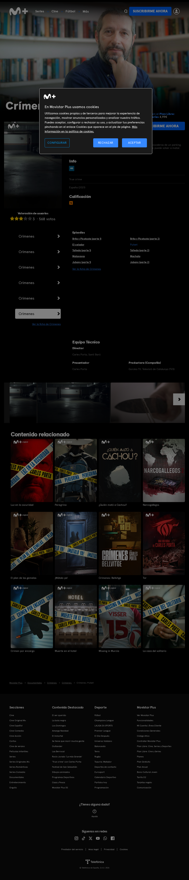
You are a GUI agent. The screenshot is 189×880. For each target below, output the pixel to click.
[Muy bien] (30, 218)
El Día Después (101, 736)
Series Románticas (18, 767)
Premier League (102, 730)
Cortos (12, 741)
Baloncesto (100, 746)
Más (86, 11)
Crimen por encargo (23, 650)
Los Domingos (59, 725)
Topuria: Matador (103, 761)
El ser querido (59, 715)
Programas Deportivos (63, 777)
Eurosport (99, 772)
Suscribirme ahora (150, 11)
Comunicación (144, 787)
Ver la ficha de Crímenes (46, 324)
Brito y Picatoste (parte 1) (86, 238)
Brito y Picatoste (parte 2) (145, 238)
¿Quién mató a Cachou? (113, 504)
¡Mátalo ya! (61, 577)
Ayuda (95, 816)
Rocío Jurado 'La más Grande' (67, 756)
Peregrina (60, 504)
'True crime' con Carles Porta (66, 761)
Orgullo (13, 787)
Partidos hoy (100, 782)
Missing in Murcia (109, 650)
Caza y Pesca (58, 782)
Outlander (57, 746)
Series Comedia (17, 772)
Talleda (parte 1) (81, 250)
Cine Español (16, 725)
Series (39, 11)
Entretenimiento (17, 782)
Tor (145, 577)
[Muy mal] (12, 218)
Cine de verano (17, 746)
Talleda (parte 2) (139, 250)
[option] (23, 403)
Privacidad (109, 849)
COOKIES (124, 849)
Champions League (104, 720)
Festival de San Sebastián (64, 767)
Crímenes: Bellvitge (110, 577)
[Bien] (25, 218)
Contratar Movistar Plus (148, 741)
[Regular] (21, 218)
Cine (54, 11)
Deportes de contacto (105, 767)
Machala (135, 256)
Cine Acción (15, 736)
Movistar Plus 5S (60, 787)
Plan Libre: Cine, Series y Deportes (154, 746)
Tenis (96, 751)
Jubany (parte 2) (139, 262)
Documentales (16, 777)
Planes (140, 756)
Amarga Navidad (60, 730)
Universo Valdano (103, 741)
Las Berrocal (58, 751)
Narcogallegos (151, 504)
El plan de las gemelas (23, 577)
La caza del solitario (154, 650)
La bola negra (59, 720)
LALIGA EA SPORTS (103, 725)
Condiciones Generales (148, 730)
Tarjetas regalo (144, 782)
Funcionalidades (145, 720)
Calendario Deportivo (105, 777)
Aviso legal (93, 849)
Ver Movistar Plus (145, 715)
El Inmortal (57, 736)
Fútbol (70, 11)
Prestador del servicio (72, 849)
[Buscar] (125, 11)
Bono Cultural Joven (147, 772)
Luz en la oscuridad (22, 504)
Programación (101, 787)
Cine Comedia (16, 730)
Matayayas (78, 256)
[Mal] (17, 218)
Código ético (143, 736)
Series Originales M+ (19, 761)
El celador (78, 244)
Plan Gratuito (143, 761)
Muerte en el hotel (65, 650)
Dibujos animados (61, 772)
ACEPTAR (134, 142)
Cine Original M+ (17, 720)
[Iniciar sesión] (176, 11)
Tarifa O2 (141, 777)
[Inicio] (18, 11)
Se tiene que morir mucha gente (68, 741)
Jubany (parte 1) (81, 262)
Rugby (97, 756)
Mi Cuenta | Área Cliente (149, 725)
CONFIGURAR (57, 142)
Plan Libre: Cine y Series (149, 751)
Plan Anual (142, 767)
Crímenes (26, 236)
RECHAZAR (106, 142)
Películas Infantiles (18, 751)
